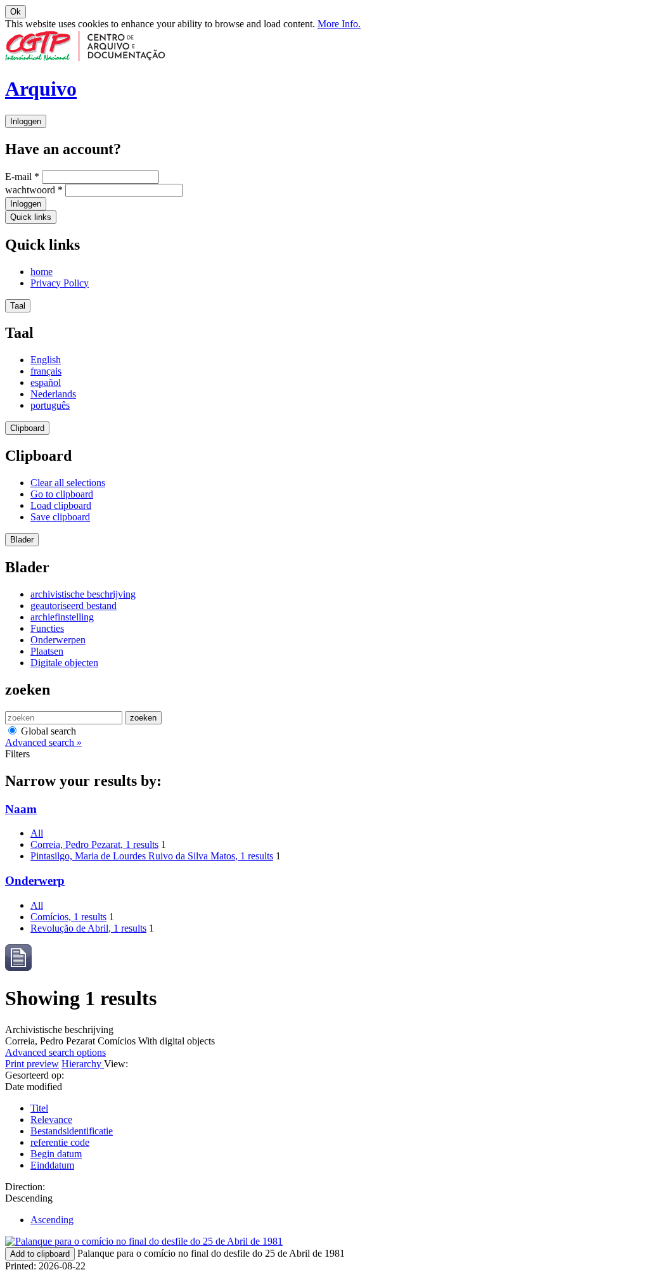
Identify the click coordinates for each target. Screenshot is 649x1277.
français (45, 371)
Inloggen (25, 121)
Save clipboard (60, 516)
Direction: (25, 1186)
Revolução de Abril (88, 928)
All (36, 833)
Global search (47, 731)
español (45, 382)
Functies (47, 628)
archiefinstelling (62, 617)
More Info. (339, 23)
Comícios (68, 916)
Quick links (30, 217)
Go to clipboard (61, 494)
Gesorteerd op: (34, 1075)
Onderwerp (35, 880)
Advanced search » (43, 742)
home (41, 271)
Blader (22, 539)
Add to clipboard (40, 1254)
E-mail (22, 176)
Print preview (32, 1063)
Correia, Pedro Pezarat (94, 844)
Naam (21, 809)
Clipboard (27, 428)
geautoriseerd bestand (73, 605)
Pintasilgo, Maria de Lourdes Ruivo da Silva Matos (151, 855)
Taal (17, 306)
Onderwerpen (58, 639)
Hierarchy (82, 1063)
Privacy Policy (59, 283)
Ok (15, 11)
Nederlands (53, 393)
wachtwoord (34, 189)
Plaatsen (46, 651)
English (45, 359)
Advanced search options (55, 1052)
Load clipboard (60, 505)
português (50, 405)
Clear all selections (67, 482)
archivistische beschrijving (83, 594)
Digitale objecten (64, 662)
